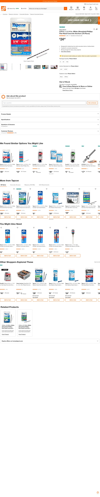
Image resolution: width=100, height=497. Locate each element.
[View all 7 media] (54, 67)
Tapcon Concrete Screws (36, 14)
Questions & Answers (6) (76, 35)
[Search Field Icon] (65, 8)
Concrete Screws (24, 14)
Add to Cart (7, 217)
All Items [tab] (3, 185)
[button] (50, 114)
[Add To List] (94, 29)
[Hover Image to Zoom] (29, 38)
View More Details (65, 51)
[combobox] (46, 8)
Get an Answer (92, 102)
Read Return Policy (68, 90)
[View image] (3, 67)
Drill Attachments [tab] (44, 185)
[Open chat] (99, 20)
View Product (5, 334)
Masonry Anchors (13, 14)
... (0, 14)
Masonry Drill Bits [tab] (30, 185)
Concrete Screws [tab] (15, 185)
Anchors (5, 14)
